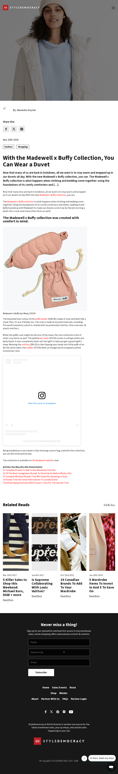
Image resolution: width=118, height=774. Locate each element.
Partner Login (79, 699)
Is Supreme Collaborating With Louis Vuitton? (42, 585)
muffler (29, 347)
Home (45, 687)
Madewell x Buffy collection (52, 195)
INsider (63, 693)
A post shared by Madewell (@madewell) (41, 441)
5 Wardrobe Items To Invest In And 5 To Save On (101, 585)
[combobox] (47, 652)
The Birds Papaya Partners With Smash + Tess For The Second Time (36, 482)
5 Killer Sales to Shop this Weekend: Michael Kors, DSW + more (15, 587)
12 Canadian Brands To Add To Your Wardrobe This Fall (29, 470)
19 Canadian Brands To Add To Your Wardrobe (71, 585)
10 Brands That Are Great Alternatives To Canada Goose (30, 479)
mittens (26, 344)
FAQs (65, 699)
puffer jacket (41, 319)
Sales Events (59, 687)
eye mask (43, 338)
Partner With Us (50, 699)
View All (109, 504)
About (35, 699)
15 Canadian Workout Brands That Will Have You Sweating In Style (35, 476)
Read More (8, 600)
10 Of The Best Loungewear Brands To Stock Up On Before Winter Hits (37, 473)
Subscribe (41, 672)
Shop (53, 693)
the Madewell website (43, 460)
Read (73, 687)
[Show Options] (75, 652)
